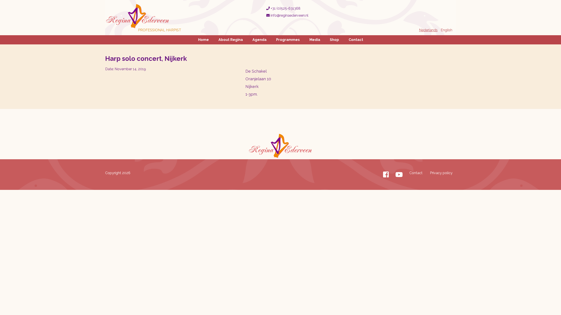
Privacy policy (441, 173)
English (446, 30)
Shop (334, 40)
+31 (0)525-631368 (285, 8)
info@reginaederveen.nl (289, 15)
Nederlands (428, 30)
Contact (356, 40)
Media (314, 40)
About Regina (230, 40)
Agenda (259, 40)
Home (203, 40)
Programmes (288, 40)
